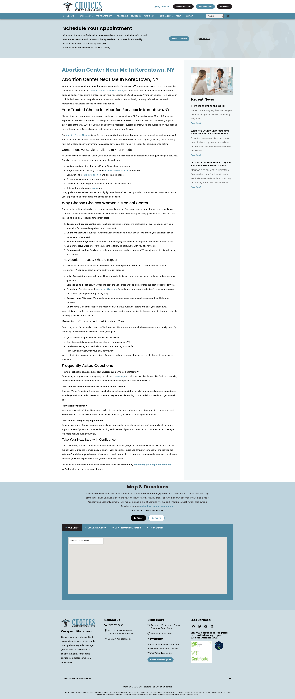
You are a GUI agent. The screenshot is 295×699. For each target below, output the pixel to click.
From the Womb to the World (208, 105)
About (178, 16)
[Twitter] (199, 626)
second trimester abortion (115, 170)
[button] (228, 16)
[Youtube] (205, 626)
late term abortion (92, 175)
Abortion (71, 16)
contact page (119, 376)
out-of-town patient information (156, 506)
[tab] (72, 527)
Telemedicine (122, 16)
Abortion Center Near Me (78, 135)
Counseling (136, 16)
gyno (94, 188)
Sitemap (168, 687)
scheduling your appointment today (152, 464)
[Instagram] (212, 626)
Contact (189, 16)
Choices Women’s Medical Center (106, 90)
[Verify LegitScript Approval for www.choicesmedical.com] (219, 649)
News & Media (165, 16)
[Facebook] (193, 626)
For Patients (149, 16)
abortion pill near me (107, 289)
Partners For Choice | (153, 687)
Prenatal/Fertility (104, 16)
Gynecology (85, 16)
